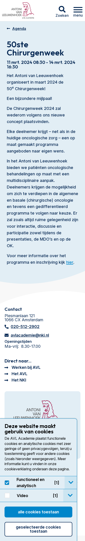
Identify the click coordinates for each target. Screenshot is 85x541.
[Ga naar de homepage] (36, 412)
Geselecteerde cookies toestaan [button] (38, 529)
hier (69, 262)
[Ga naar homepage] (18, 10)
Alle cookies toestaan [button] (38, 512)
